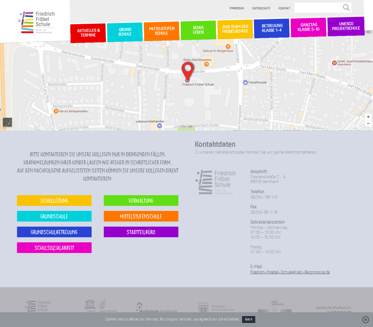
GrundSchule (124, 32)
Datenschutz (261, 8)
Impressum (237, 8)
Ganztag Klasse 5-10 (308, 27)
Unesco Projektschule (346, 26)
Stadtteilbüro (141, 231)
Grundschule (54, 216)
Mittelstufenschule (141, 216)
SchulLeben (198, 30)
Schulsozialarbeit (54, 247)
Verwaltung (141, 200)
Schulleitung (54, 200)
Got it (248, 319)
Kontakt (285, 8)
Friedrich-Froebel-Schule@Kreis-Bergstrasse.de (290, 272)
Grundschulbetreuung (54, 231)
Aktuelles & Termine (88, 33)
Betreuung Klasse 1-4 (272, 28)
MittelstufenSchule (161, 31)
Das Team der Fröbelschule (235, 29)
